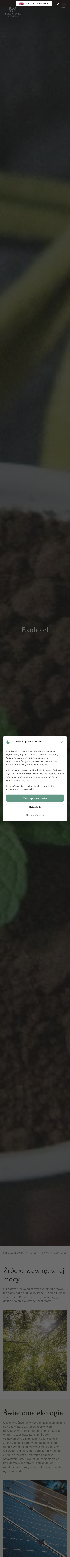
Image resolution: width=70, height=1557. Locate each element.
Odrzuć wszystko (35, 815)
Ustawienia (35, 807)
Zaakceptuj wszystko (35, 798)
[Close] (58, 3)
